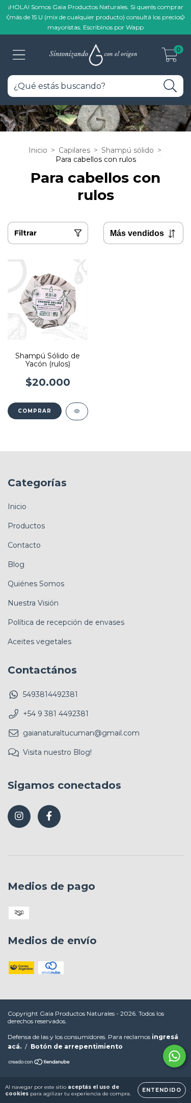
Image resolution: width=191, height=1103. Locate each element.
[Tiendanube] (39, 1063)
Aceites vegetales (39, 641)
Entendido (161, 1090)
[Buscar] (170, 86)
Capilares (74, 150)
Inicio (38, 150)
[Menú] (19, 55)
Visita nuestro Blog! (57, 752)
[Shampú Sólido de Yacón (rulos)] (77, 411)
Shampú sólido (127, 150)
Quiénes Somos (36, 583)
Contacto (24, 545)
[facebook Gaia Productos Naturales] (49, 816)
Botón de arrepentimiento (77, 1046)
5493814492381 (50, 694)
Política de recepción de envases (66, 622)
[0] (169, 57)
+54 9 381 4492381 (56, 713)
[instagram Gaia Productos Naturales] (19, 816)
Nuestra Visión (33, 603)
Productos (26, 525)
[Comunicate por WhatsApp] (174, 1056)
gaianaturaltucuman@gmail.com (81, 733)
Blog (16, 564)
